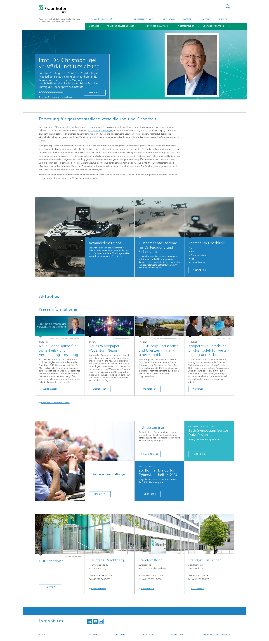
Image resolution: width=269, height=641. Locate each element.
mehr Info (71, 92)
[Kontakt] (60, 535)
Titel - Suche (227, 6)
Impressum (177, 634)
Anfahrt (120, 634)
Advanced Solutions (156, 26)
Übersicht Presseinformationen (55, 403)
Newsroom (169, 19)
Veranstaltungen (144, 19)
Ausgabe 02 (199, 270)
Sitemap (93, 634)
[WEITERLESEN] (159, 327)
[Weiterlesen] (60, 327)
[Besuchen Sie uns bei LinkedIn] (89, 621)
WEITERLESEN (149, 389)
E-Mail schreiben (98, 589)
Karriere (188, 19)
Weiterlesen (50, 389)
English (223, 19)
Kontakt (206, 19)
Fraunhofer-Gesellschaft (102, 19)
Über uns (94, 26)
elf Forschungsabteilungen (100, 130)
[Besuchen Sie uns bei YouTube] (95, 621)
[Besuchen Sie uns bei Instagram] (101, 621)
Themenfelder (186, 26)
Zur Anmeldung (150, 454)
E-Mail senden (147, 589)
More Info (199, 454)
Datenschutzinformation (215, 634)
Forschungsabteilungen (121, 26)
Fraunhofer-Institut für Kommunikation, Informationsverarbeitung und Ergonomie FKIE (59, 20)
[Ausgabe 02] (209, 217)
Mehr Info (99, 494)
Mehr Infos (150, 494)
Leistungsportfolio (214, 26)
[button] (40, 92)
